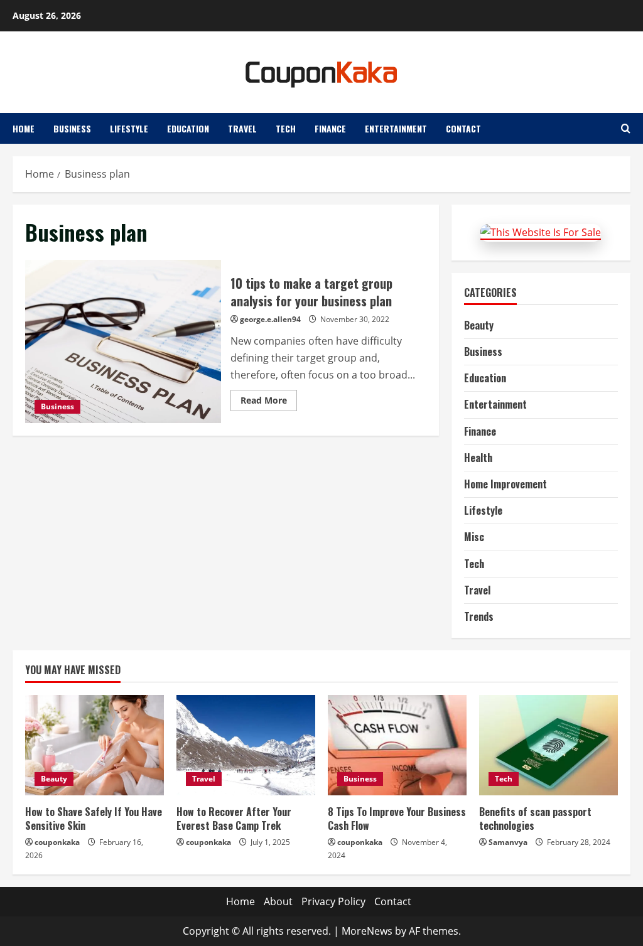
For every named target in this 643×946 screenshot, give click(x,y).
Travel (242, 128)
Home (24, 128)
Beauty (479, 325)
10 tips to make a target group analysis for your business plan (123, 341)
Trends (479, 616)
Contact (463, 128)
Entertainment (396, 128)
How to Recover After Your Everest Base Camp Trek (233, 818)
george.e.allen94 (270, 319)
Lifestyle (129, 128)
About (278, 901)
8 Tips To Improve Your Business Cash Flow (397, 818)
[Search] (625, 128)
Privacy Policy (333, 901)
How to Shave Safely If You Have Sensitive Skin (93, 818)
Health (478, 457)
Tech (286, 128)
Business (72, 128)
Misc (474, 536)
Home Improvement (505, 484)
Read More (268, 402)
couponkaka (57, 842)
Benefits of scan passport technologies (535, 818)
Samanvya (508, 842)
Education (188, 128)
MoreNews (367, 931)
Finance (330, 128)
